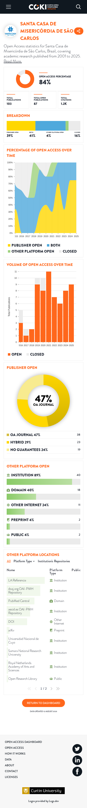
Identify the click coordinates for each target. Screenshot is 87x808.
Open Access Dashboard (23, 742)
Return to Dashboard (43, 703)
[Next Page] (51, 688)
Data (8, 759)
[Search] (78, 7)
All (9, 561)
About (9, 765)
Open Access (14, 748)
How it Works (15, 754)
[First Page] (29, 688)
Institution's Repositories (54, 561)
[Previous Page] (36, 688)
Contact (11, 771)
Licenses (11, 777)
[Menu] (8, 7)
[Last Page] (58, 688)
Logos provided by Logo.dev (43, 801)
